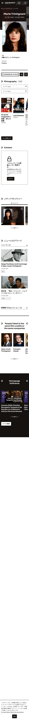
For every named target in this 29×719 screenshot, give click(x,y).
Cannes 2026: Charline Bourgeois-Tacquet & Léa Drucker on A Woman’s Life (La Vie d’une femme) (11, 408)
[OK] (14, 716)
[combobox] (14, 86)
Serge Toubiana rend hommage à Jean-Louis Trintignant (14, 265)
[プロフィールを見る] (25, 3)
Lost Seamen (18, 116)
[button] (21, 209)
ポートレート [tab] (14, 203)
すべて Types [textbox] (7, 86)
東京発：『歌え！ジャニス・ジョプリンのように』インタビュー (14, 292)
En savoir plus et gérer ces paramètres (12, 712)
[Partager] (21, 74)
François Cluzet (16, 350)
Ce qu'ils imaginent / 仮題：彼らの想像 (6, 118)
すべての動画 (6, 423)
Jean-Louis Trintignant (6, 350)
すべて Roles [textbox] (7, 91)
